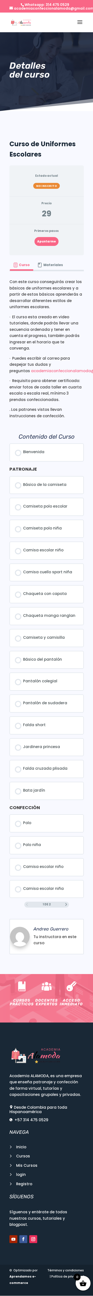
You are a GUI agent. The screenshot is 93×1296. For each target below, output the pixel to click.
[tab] (21, 265)
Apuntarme (46, 241)
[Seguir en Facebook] (23, 1239)
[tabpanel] (46, 348)
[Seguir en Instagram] (33, 1239)
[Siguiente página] (66, 904)
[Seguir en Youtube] (13, 1239)
